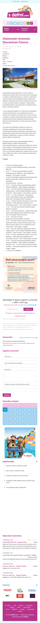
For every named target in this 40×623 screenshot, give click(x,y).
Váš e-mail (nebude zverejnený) (13, 363)
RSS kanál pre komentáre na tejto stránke (14, 343)
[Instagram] (8, 23)
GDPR (18, 607)
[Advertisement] (20, 512)
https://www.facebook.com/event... (16, 319)
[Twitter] (15, 23)
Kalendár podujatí (10, 401)
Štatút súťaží (26, 607)
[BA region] (20, 442)
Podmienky (29, 605)
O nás (7, 609)
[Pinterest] (18, 23)
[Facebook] (11, 23)
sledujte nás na (27, 305)
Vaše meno (8, 356)
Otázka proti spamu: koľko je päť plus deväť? (17, 384)
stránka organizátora (9, 65)
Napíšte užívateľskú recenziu (27, 337)
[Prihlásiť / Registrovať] (24, 23)
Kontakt (22, 609)
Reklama (14, 609)
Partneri (21, 605)
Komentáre (8, 369)
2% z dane (8, 605)
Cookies (12, 607)
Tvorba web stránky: (20, 617)
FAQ (15, 605)
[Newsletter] (21, 23)
